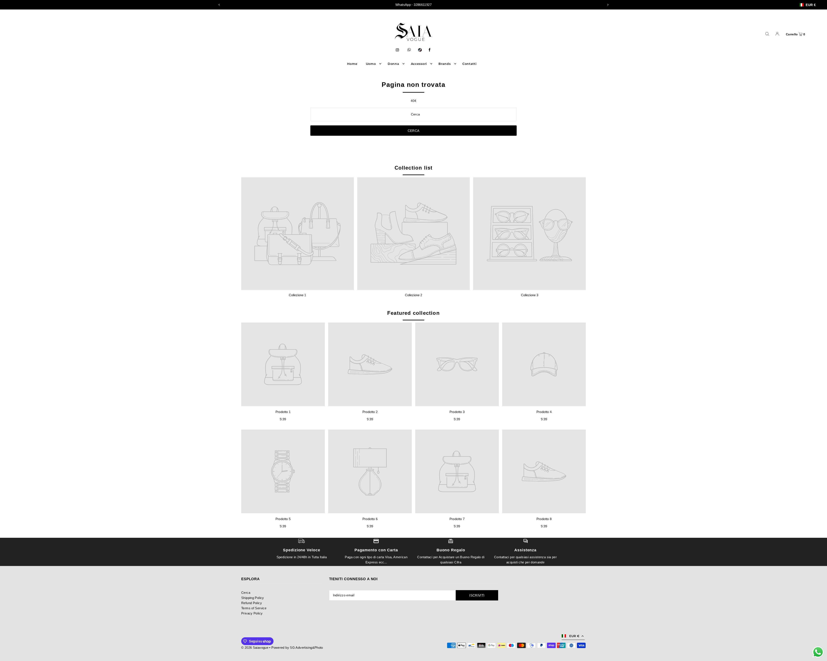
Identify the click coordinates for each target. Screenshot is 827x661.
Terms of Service (253, 608)
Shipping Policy (252, 598)
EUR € (811, 4)
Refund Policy (251, 603)
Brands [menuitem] (444, 64)
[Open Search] (767, 34)
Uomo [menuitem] (371, 64)
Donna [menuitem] (393, 64)
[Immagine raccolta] (297, 233)
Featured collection (413, 313)
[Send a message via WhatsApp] (818, 652)
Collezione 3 (529, 295)
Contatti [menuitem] (469, 64)
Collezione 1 (297, 295)
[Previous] (219, 5)
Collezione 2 (413, 295)
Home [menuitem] (352, 64)
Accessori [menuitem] (419, 64)
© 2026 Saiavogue (254, 647)
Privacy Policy (252, 613)
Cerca (245, 592)
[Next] (608, 5)
